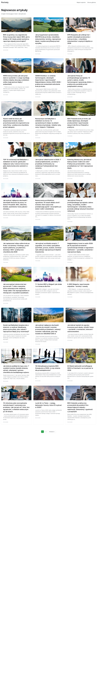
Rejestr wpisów (81, 2)
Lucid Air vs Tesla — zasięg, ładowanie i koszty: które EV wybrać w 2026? (48, 405)
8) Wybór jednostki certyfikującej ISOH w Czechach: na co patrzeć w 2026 (80, 368)
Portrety (4, 2)
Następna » (52, 431)
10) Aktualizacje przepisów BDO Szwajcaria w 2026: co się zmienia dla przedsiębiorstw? (47, 368)
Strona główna (91, 2)
